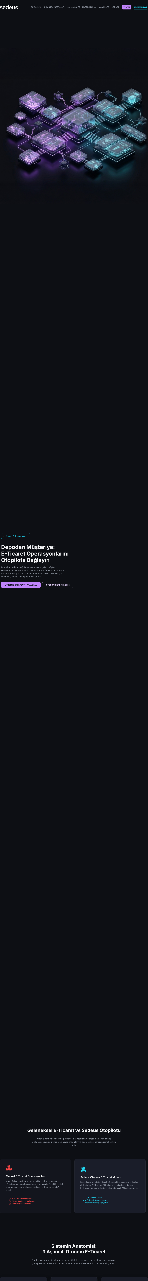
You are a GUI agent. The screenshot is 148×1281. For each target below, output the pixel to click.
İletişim (115, 7)
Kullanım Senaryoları (54, 7)
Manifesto (104, 7)
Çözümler (36, 7)
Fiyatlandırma (89, 7)
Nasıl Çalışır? (73, 7)
